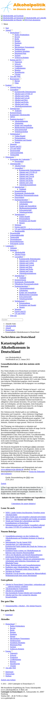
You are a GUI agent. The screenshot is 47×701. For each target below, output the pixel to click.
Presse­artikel (19, 161)
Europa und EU (15, 60)
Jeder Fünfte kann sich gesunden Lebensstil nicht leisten (25, 517)
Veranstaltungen (16, 239)
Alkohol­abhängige (26, 202)
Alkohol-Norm (15, 87)
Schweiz (18, 64)
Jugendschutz (15, 109)
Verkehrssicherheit (21, 132)
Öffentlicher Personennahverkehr (26, 284)
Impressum (9, 672)
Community (9, 246)
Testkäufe (18, 111)
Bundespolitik (20, 231)
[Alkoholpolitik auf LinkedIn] (35, 18)
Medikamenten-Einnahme (24, 127)
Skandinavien (19, 72)
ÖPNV (12, 117)
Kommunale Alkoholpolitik (20, 115)
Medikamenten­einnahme (28, 208)
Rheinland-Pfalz (20, 53)
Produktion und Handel (23, 140)
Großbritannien (20, 68)
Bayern (17, 37)
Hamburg (18, 43)
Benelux (18, 70)
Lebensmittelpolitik (17, 235)
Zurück (3, 483)
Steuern (17, 142)
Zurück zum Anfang (8, 680)
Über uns (13, 316)
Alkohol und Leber (21, 104)
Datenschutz (9, 674)
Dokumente (9, 157)
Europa (8, 651)
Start (7, 28)
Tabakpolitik (14, 155)
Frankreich (18, 66)
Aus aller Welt (15, 76)
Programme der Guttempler (20, 159)
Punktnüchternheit (16, 119)
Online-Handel (20, 136)
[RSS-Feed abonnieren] (31, 20)
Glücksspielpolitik (16, 153)
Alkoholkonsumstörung (23, 106)
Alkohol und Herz (21, 100)
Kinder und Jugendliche (23, 125)
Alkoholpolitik (15, 164)
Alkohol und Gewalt (22, 98)
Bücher (17, 81)
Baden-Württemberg (22, 35)
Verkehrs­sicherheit (25, 212)
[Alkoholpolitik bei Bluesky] (11, 20)
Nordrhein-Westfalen (22, 51)
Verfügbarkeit (15, 134)
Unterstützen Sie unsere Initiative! (23, 504)
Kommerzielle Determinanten (25, 92)
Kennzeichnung (15, 113)
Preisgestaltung (20, 138)
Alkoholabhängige (21, 121)
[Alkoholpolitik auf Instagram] (12, 18)
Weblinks (13, 250)
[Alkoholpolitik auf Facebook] (12, 16)
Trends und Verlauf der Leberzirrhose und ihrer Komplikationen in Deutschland (22, 522)
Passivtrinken (19, 197)
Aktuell (8, 30)
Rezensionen (14, 79)
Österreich (18, 62)
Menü (6, 24)
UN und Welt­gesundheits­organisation (28, 229)
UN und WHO (15, 148)
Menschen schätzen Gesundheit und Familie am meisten (25, 519)
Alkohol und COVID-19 (24, 94)
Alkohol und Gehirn (22, 96)
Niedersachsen (20, 49)
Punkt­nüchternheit (21, 200)
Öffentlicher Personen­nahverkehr (26, 195)
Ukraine (17, 74)
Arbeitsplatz (19, 123)
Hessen (17, 45)
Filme (17, 83)
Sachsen (18, 55)
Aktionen (13, 248)
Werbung (13, 144)
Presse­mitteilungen (17, 241)
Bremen (17, 41)
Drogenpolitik (15, 151)
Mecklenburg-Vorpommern (24, 47)
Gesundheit (14, 90)
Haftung (8, 676)
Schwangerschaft (21, 130)
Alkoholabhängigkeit (26, 288)
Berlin (17, 39)
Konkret (8, 85)
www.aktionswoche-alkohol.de (12, 469)
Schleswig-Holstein (22, 58)
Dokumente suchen (17, 244)
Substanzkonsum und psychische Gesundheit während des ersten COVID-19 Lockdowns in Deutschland (25, 526)
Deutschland (14, 33)
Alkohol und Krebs (22, 102)
